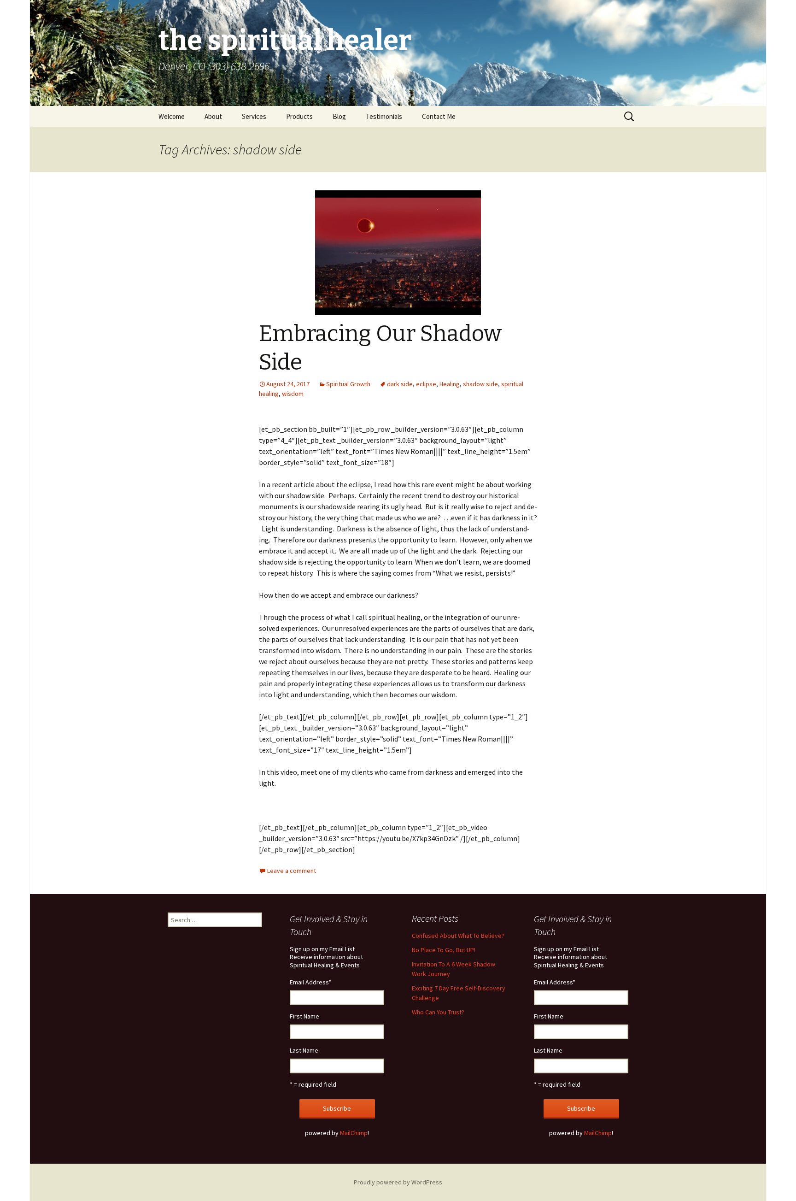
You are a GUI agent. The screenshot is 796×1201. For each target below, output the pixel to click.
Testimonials (384, 116)
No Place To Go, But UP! (443, 950)
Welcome (171, 116)
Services (254, 116)
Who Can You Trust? (438, 1012)
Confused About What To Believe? (458, 935)
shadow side (480, 384)
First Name (304, 1016)
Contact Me (439, 116)
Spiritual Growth (348, 384)
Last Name (304, 1050)
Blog (339, 116)
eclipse (426, 384)
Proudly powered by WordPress (398, 1182)
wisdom (293, 393)
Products (299, 116)
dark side (400, 384)
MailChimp (354, 1133)
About (213, 116)
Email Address (310, 982)
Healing (449, 384)
